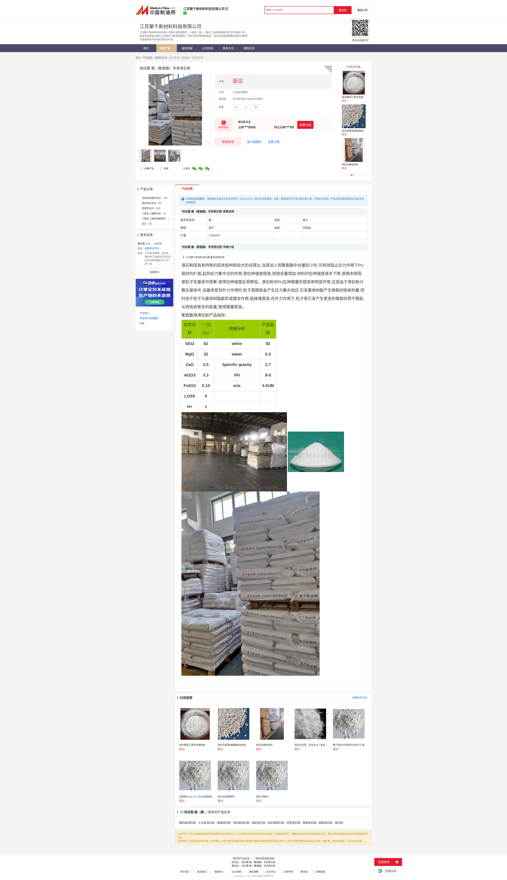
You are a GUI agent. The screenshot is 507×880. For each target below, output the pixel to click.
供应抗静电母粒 (350, 164)
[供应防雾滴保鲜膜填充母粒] (354, 116)
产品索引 (144, 313)
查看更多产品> (360, 697)
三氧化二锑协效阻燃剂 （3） (157, 218)
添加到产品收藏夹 (149, 318)
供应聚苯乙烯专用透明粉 (355, 97)
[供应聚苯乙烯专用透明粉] (354, 83)
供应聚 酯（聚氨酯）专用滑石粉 (258, 862)
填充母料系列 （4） (152, 203)
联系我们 (202, 871)
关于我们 (185, 871)
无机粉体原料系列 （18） (155, 198)
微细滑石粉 (309, 823)
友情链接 (320, 871)
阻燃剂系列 (161, 57)
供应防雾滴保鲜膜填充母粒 (356, 131)
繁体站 (304, 871)
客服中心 (219, 871)
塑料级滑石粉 (187, 823)
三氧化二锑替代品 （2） (155, 213)
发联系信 (228, 142)
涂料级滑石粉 (241, 823)
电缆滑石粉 (259, 823)
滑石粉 (339, 823)
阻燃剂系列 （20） (152, 208)
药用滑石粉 (293, 823)
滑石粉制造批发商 (264, 858)
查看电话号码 (152, 248)
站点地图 (236, 871)
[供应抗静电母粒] (354, 150)
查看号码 (305, 125)
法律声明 (288, 871)
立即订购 (274, 142)
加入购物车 (254, 142)
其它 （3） (147, 223)
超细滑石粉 (326, 823)
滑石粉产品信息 (241, 858)
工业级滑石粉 (206, 823)
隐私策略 (253, 871)
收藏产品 (149, 168)
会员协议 (271, 871)
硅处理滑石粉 (276, 823)
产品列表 (147, 57)
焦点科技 (258, 876)
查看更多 (154, 272)
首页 (138, 57)
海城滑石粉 (224, 823)
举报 (166, 168)
